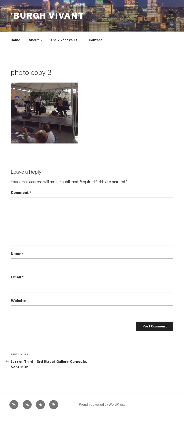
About (34, 40)
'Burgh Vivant (47, 16)
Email (17, 277)
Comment (21, 192)
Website (18, 301)
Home (15, 40)
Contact (95, 40)
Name (17, 254)
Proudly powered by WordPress (102, 404)
